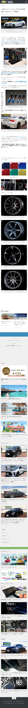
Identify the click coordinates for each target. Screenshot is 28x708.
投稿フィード (5, 535)
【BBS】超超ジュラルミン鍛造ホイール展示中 (12, 634)
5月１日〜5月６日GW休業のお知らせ (11, 416)
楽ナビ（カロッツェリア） (7, 583)
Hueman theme (21, 703)
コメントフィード (6, 539)
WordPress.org (5, 542)
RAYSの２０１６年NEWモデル (10, 73)
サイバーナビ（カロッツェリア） (9, 567)
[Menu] (26, 2)
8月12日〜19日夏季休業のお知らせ (11, 398)
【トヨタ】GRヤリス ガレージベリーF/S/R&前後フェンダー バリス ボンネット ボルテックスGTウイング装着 (13, 480)
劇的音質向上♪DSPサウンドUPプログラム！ (11, 599)
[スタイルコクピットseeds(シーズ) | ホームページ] (9, 2)
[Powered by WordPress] (9, 703)
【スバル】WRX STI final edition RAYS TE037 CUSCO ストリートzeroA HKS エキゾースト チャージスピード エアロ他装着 (14, 520)
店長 (3, 14)
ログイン (4, 532)
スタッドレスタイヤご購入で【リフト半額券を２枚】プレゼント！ (19, 323)
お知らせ (3, 5)
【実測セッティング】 (18, 136)
